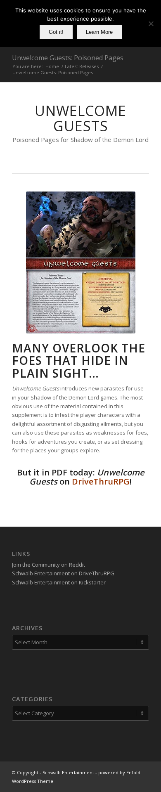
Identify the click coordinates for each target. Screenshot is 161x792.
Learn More (99, 32)
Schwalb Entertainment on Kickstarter (59, 582)
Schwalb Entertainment (68, 772)
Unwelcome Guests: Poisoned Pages (67, 57)
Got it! (56, 32)
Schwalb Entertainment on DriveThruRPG (63, 573)
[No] (151, 23)
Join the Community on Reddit (48, 564)
